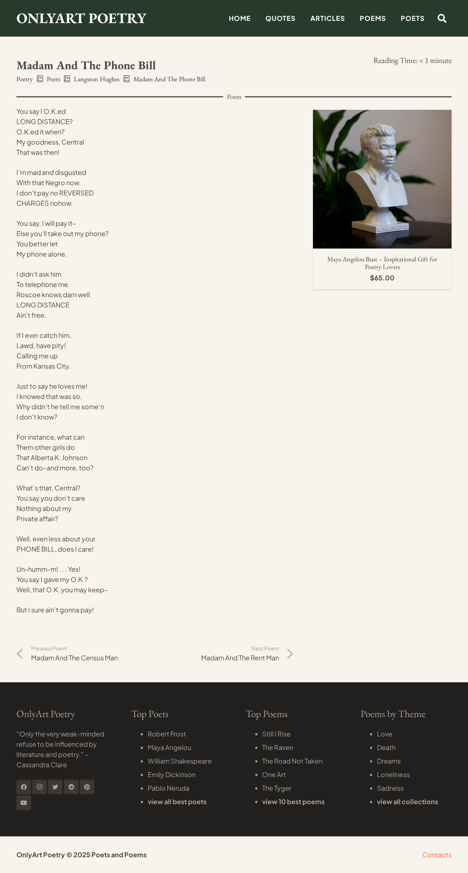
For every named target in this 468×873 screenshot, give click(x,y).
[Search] (442, 18)
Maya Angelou (169, 747)
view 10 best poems (293, 801)
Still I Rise (276, 734)
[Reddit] (71, 787)
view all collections (407, 801)
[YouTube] (23, 802)
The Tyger (276, 788)
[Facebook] (23, 787)
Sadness (390, 788)
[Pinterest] (87, 787)
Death (386, 747)
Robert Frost (167, 734)
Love (384, 734)
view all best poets (177, 801)
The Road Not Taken (292, 761)
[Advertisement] (234, 91)
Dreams (389, 761)
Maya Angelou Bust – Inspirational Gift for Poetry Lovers (382, 263)
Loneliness (393, 774)
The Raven (277, 747)
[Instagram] (39, 787)
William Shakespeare (180, 761)
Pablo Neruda (168, 788)
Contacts (437, 854)
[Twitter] (55, 787)
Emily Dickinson (172, 774)
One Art (274, 774)
